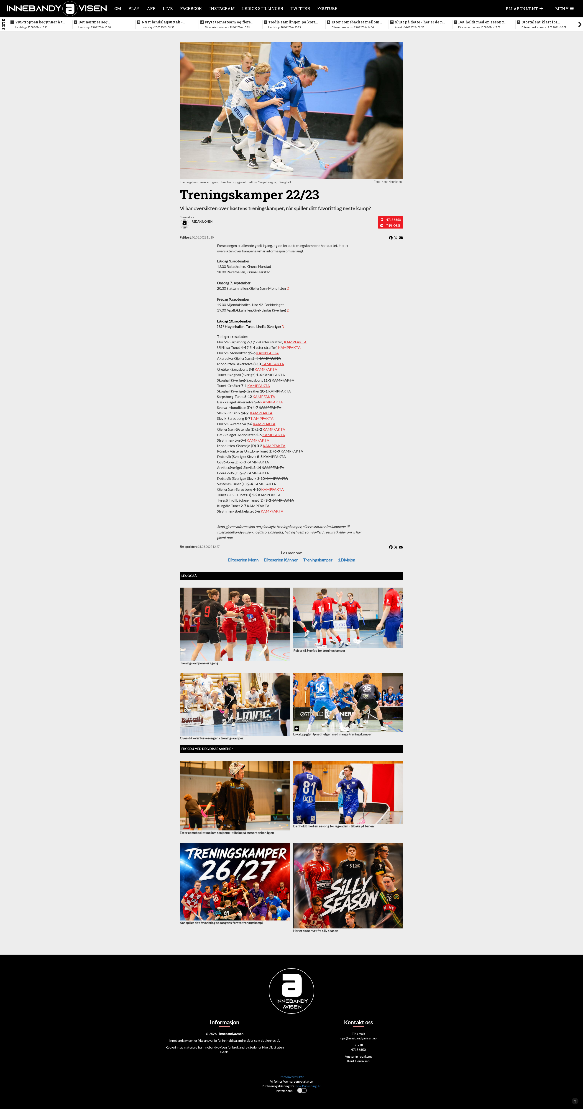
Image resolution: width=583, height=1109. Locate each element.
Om (117, 8)
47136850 (393, 219)
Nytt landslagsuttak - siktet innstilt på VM (162, 22)
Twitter (300, 8)
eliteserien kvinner (281, 559)
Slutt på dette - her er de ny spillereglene (420, 22)
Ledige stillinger (262, 8)
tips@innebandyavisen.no (358, 1038)
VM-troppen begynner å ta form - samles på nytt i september (40, 22)
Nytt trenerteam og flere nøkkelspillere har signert (229, 22)
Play (134, 8)
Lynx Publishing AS (308, 1086)
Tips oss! (393, 225)
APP (151, 8)
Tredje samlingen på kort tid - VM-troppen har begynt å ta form (291, 22)
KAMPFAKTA (295, 342)
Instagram (222, 8)
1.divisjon (346, 559)
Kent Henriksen (358, 1061)
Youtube (327, 8)
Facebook (191, 8)
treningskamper (317, 559)
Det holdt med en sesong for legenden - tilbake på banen (481, 22)
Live (168, 8)
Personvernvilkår (292, 1077)
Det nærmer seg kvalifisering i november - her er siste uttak (102, 22)
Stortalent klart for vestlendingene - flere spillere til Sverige (542, 22)
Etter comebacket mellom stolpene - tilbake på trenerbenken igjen (355, 22)
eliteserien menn (243, 559)
